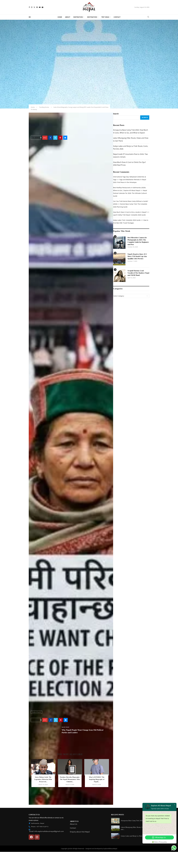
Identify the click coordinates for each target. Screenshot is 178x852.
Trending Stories (44, 107)
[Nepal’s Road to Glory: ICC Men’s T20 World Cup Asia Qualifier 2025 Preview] (119, 259)
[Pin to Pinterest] (60, 138)
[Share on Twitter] (55, 138)
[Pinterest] (37, 7)
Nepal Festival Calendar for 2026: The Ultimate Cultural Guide (130, 193)
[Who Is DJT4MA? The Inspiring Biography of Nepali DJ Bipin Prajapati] (96, 767)
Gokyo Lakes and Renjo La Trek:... (132, 836)
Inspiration (78, 17)
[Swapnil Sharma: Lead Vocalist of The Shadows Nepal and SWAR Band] (119, 276)
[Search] (148, 17)
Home (60, 17)
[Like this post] (45, 138)
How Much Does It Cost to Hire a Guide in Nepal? (130, 212)
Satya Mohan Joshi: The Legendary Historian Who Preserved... (43, 779)
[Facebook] (29, 7)
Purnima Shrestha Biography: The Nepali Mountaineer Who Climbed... (70, 779)
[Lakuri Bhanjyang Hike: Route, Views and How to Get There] (115, 828)
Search (116, 114)
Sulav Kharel (36, 712)
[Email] (42, 7)
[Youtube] (40, 7)
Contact (117, 17)
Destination (92, 17)
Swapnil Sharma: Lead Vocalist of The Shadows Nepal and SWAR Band (138, 273)
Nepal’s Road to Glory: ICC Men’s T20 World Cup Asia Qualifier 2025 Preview (137, 256)
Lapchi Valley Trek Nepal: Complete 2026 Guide (129, 215)
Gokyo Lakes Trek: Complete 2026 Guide (127, 220)
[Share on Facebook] (50, 138)
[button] (70, 791)
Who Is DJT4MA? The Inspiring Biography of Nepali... (96, 779)
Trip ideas (105, 17)
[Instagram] (31, 7)
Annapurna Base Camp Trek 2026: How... (134, 820)
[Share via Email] (65, 138)
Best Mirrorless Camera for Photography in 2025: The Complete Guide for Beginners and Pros (138, 241)
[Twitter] (34, 7)
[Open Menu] (30, 17)
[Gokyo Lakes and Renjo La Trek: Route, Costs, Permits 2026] (115, 836)
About (67, 17)
